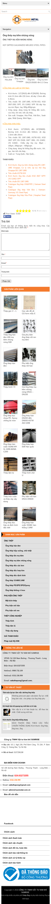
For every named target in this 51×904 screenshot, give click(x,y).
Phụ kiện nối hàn (12, 606)
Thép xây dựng (11, 631)
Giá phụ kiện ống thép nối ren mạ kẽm (29, 337)
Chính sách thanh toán (12, 838)
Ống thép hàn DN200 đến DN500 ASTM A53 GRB (28, 419)
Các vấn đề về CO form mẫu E (28, 312)
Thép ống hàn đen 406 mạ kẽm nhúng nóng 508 (9, 338)
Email (4, 263)
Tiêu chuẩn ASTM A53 (17, 173)
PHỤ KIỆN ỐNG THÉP (13, 596)
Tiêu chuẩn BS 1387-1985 (18, 181)
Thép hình (9, 621)
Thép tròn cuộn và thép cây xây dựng (10, 498)
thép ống (26, 895)
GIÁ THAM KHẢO (11, 636)
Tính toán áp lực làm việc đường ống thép (19, 693)
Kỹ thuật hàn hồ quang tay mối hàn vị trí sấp (19, 706)
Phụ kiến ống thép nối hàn (27, 364)
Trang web (5, 272)
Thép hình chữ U (28, 474)
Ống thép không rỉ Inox (15, 590)
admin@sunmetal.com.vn (19, 790)
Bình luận (5, 231)
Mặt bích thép (11, 601)
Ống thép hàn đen (9, 364)
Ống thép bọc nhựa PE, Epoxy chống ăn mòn (10, 418)
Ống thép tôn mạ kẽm (14, 556)
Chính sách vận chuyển (12, 843)
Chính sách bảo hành (12, 863)
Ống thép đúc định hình (15, 575)
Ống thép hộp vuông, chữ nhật (18, 551)
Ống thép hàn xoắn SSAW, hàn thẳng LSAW (29, 525)
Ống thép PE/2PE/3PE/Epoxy (17, 585)
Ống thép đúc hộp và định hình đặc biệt (10, 525)
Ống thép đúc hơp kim (14, 570)
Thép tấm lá (8, 473)
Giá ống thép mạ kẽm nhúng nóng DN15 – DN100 (29, 390)
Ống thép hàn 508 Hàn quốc (28, 445)
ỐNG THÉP (8, 541)
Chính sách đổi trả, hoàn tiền (15, 848)
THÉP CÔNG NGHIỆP (13, 616)
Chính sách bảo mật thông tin (15, 853)
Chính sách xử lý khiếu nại (14, 858)
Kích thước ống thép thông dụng (15, 720)
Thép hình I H (9, 387)
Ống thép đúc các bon (14, 566)
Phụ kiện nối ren (12, 610)
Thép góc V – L (10, 311)
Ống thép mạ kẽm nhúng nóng (18, 561)
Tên (3, 254)
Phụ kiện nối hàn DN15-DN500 (29, 497)
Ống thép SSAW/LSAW (14, 580)
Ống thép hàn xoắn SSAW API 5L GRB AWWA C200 (10, 448)
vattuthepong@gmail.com (21, 681)
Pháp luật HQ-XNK (11, 641)
